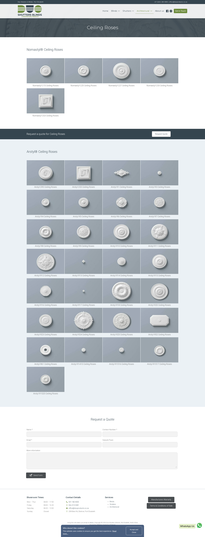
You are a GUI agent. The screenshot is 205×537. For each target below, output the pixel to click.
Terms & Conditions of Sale (161, 506)
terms (91, 522)
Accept (134, 531)
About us (159, 11)
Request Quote (161, 134)
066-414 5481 (74, 505)
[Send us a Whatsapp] (191, 525)
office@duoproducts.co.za (178, 2)
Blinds (114, 11)
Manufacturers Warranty (161, 499)
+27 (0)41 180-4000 (161, 2)
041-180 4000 (74, 502)
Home (105, 11)
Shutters (127, 11)
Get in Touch (180, 11)
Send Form (38, 475)
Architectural (143, 11)
